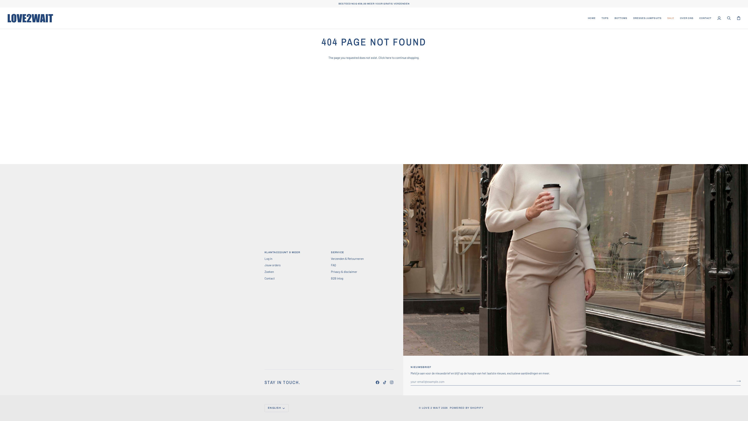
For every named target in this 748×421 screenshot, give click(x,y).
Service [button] (337, 252)
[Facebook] (377, 382)
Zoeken (269, 271)
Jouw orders (272, 265)
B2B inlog (337, 278)
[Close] (735, 378)
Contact (270, 278)
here (388, 57)
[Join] (731, 403)
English (274, 408)
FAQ (333, 265)
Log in (268, 258)
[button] (605, 18)
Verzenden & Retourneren (347, 258)
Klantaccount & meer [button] (282, 252)
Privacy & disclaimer (344, 271)
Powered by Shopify (466, 408)
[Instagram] (391, 382)
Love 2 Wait (431, 408)
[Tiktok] (384, 382)
